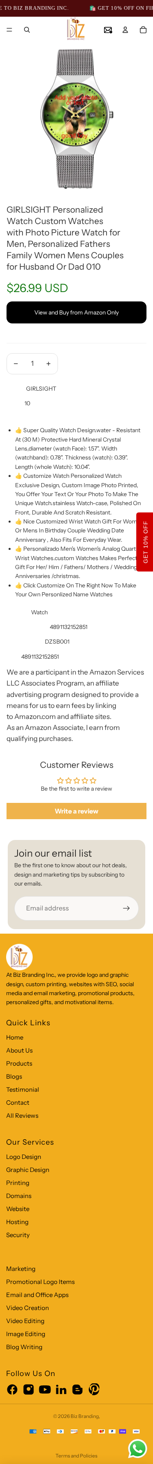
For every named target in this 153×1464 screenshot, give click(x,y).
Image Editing (25, 1334)
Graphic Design (27, 1170)
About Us (19, 1050)
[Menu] (9, 30)
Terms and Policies (76, 1456)
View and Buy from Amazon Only (76, 312)
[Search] (27, 30)
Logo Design (23, 1157)
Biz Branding (85, 1416)
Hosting (17, 1222)
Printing (17, 1183)
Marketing (20, 1269)
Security (18, 1235)
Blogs (14, 1076)
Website (17, 1209)
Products (19, 1063)
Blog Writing (24, 1347)
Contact (17, 1102)
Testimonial (22, 1089)
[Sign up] (126, 908)
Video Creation (27, 1308)
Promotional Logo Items (40, 1282)
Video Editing (25, 1321)
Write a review (76, 811)
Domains (18, 1196)
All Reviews (22, 1115)
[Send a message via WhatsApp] (137, 1449)
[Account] (125, 30)
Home (14, 1037)
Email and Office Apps (37, 1295)
